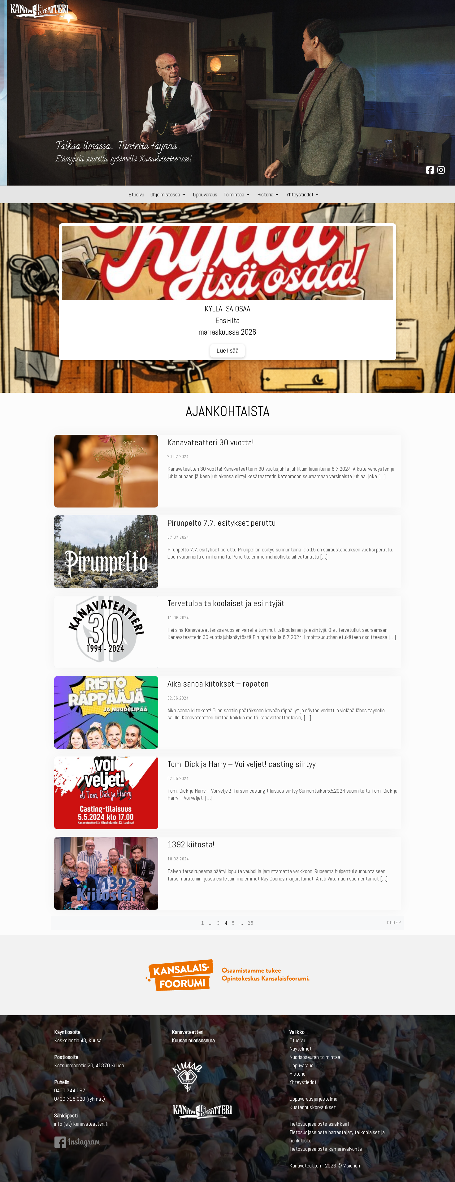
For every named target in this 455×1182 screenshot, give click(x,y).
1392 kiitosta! (190, 844)
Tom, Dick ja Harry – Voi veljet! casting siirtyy (241, 764)
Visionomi (352, 1165)
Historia (297, 1073)
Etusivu (297, 1040)
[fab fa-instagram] (441, 171)
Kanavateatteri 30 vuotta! (210, 442)
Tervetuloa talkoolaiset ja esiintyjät (225, 603)
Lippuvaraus (301, 1065)
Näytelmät (300, 1048)
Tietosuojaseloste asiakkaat (319, 1123)
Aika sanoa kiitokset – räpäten (218, 683)
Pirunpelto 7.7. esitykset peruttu (221, 522)
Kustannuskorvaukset (312, 1107)
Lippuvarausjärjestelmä (313, 1098)
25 (251, 923)
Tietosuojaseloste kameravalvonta (325, 1148)
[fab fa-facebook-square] (430, 171)
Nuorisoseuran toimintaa (314, 1056)
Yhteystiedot (303, 1082)
